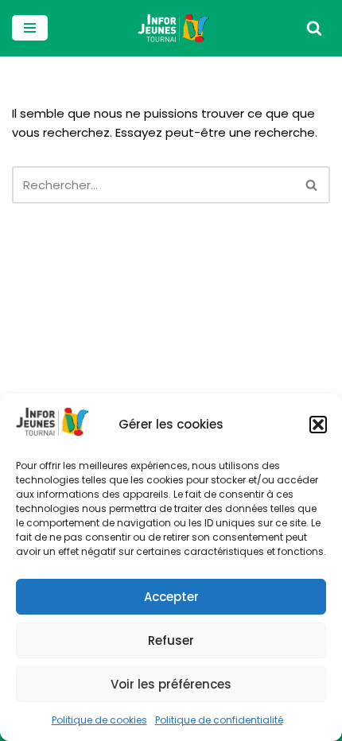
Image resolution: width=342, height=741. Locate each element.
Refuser (171, 640)
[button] (318, 425)
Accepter (171, 596)
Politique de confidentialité (219, 720)
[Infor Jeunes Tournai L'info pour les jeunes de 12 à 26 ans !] (171, 28)
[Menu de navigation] (30, 28)
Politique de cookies (99, 720)
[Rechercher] (314, 28)
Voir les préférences (171, 684)
